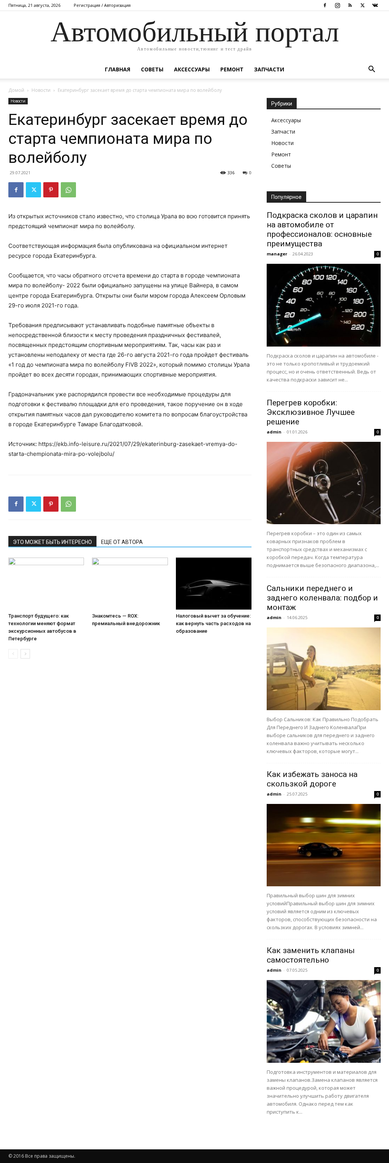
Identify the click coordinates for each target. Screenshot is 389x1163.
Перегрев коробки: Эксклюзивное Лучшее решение (311, 412)
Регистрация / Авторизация (102, 5)
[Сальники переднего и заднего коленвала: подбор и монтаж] (324, 668)
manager (277, 254)
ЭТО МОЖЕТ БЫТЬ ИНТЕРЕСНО (52, 542)
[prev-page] (13, 654)
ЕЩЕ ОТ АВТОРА (122, 542)
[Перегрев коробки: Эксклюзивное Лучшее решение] (324, 483)
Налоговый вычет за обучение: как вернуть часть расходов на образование (213, 623)
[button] (371, 70)
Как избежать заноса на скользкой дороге (312, 779)
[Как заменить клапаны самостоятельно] (324, 1021)
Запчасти (269, 69)
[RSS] (350, 5)
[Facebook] (324, 5)
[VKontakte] (375, 5)
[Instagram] (337, 5)
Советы (152, 69)
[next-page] (25, 654)
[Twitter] (362, 5)
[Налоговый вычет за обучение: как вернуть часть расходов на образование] (213, 584)
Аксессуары (192, 69)
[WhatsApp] (68, 189)
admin (274, 432)
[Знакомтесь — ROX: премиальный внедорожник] (130, 584)
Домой (16, 90)
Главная (117, 69)
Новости (41, 90)
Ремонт (232, 69)
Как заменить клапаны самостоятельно (311, 955)
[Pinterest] (51, 189)
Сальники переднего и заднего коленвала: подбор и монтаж (322, 598)
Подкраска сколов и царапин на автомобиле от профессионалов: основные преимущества (322, 229)
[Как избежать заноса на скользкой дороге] (324, 845)
